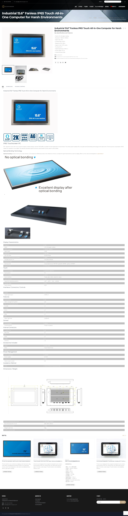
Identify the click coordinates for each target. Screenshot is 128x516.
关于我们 (80, 6)
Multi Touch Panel (69, 58)
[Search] (119, 2)
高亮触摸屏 (37, 501)
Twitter (58, 62)
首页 (76, 6)
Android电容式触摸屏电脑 (72, 499)
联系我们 (107, 6)
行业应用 (91, 6)
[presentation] (2, 37)
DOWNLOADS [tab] (9, 86)
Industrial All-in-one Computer (63, 56)
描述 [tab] (3, 86)
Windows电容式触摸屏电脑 (72, 501)
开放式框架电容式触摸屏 (40, 502)
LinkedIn (60, 62)
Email (65, 62)
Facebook (56, 62)
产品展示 (86, 6)
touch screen (85, 58)
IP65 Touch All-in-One (73, 56)
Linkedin (8, 508)
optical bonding (76, 58)
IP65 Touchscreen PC (61, 58)
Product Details (7, 471)
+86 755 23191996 (7, 1)
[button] (123, 435)
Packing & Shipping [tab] (20, 86)
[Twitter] (123, 2)
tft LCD (80, 58)
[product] (16, 448)
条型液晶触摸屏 (122, 6)
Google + (63, 62)
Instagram (6, 508)
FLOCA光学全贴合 (99, 6)
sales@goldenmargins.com (21, 1)
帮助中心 (101, 1)
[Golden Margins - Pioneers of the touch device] (8, 6)
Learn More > (100, 153)
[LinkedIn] (125, 2)
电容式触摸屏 (38, 499)
